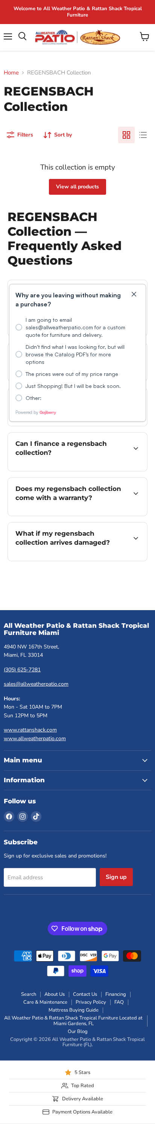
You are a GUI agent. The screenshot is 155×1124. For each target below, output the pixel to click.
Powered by (26, 412)
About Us (54, 994)
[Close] (134, 295)
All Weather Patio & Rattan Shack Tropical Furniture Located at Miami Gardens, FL (73, 1021)
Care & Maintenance (45, 1002)
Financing (115, 994)
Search (28, 994)
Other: (33, 398)
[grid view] (126, 135)
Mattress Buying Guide (74, 1010)
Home (11, 73)
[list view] (143, 135)
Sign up (116, 877)
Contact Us (85, 994)
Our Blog (78, 1031)
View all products (77, 186)
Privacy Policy (91, 1002)
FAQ (119, 1002)
